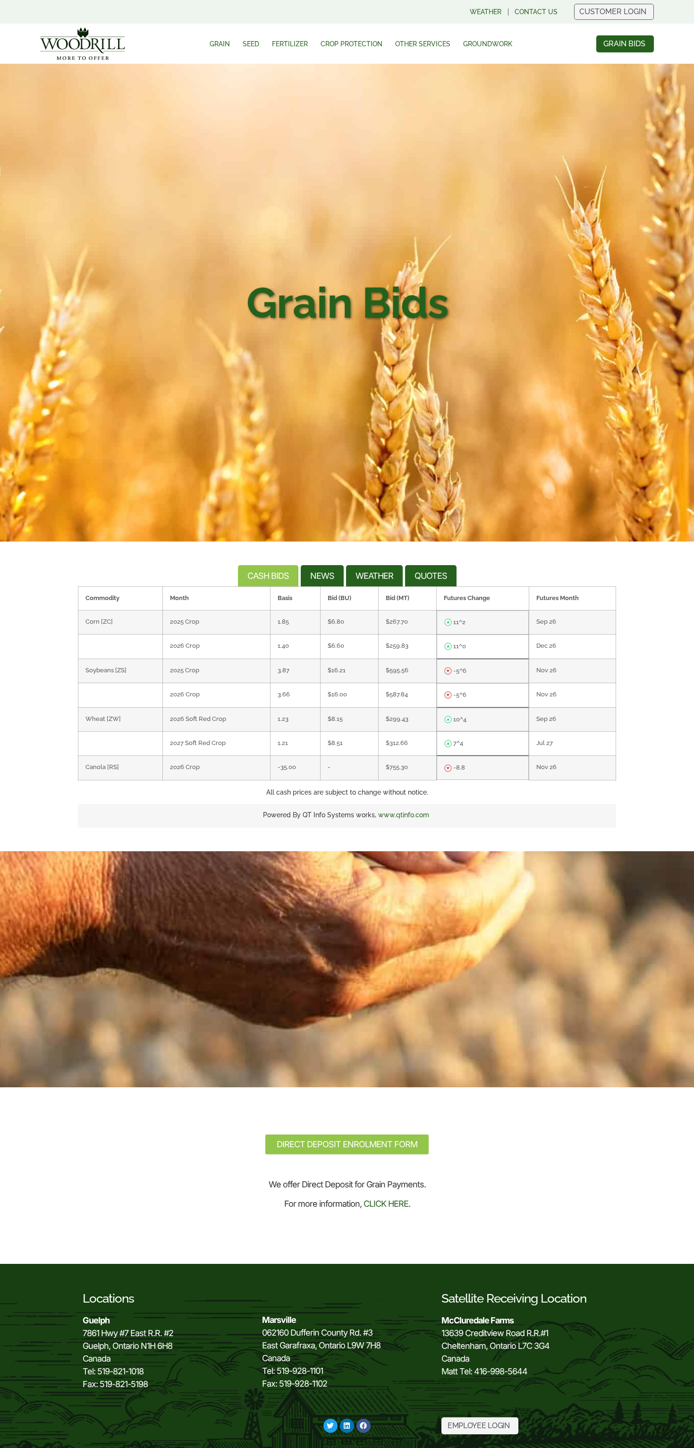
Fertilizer (290, 44)
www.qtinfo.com (403, 815)
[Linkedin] (347, 1426)
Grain (220, 44)
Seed (251, 44)
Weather (485, 12)
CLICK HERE (386, 1204)
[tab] (268, 575)
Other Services (422, 44)
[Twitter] (330, 1426)
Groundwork (487, 44)
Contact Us (536, 12)
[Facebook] (363, 1426)
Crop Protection (351, 44)
